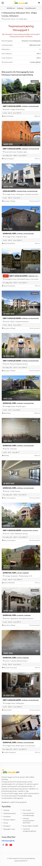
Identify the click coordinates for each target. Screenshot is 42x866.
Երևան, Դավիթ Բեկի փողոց (14, 109)
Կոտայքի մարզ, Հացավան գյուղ (15, 237)
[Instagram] (7, 845)
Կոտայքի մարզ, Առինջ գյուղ (14, 703)
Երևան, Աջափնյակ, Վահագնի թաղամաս (18, 618)
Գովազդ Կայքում (9, 820)
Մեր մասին (27, 810)
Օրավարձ (6, 816)
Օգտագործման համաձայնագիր (28, 814)
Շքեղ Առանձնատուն (21, 106)
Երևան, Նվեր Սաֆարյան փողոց (15, 533)
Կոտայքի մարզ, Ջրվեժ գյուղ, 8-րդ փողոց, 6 (19, 746)
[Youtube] (11, 845)
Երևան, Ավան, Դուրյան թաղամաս (16, 321)
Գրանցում (6, 826)
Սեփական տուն (18, 234)
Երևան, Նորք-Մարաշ (12, 491)
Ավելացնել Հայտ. (9, 829)
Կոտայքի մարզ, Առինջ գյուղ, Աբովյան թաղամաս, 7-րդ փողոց (21, 194)
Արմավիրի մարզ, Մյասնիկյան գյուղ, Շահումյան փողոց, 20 (21, 279)
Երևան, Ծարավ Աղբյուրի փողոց (15, 364)
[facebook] (3, 845)
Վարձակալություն (9, 813)
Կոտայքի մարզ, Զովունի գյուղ (15, 406)
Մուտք (5, 823)
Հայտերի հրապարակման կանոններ (28, 821)
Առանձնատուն (20, 191)
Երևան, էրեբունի (10, 449)
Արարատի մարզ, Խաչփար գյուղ (15, 152)
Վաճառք (6, 810)
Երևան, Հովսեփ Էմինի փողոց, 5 (16, 661)
